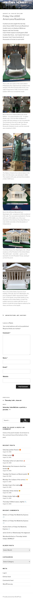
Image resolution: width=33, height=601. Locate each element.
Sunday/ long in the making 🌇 (12, 485)
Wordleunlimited (8, 536)
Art (18, 315)
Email (5, 367)
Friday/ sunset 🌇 (8, 455)
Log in (5, 573)
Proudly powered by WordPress (12, 596)
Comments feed (8, 580)
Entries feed (7, 576)
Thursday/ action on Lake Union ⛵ (14, 461)
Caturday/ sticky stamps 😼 (11, 491)
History (23, 315)
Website (5, 376)
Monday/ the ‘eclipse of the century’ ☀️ (15, 479)
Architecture (10, 315)
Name (5, 358)
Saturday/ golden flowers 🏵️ (12, 450)
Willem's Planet (15, 2)
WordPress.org (8, 584)
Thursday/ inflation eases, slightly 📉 (14, 502)
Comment (6, 333)
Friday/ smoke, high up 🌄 (11, 496)
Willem (20, 13)
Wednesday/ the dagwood (21, 533)
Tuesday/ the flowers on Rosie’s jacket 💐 (16, 474)
